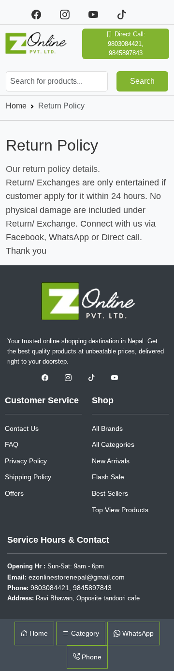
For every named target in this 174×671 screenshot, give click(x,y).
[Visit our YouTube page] (117, 377)
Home (16, 106)
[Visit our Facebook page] (48, 377)
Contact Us (22, 428)
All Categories (113, 444)
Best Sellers (110, 493)
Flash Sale (108, 477)
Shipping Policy (28, 477)
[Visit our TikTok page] (95, 377)
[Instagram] (70, 14)
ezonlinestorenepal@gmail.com (77, 577)
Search (142, 81)
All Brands (107, 428)
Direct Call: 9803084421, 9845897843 (126, 43)
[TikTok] (126, 14)
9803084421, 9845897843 (71, 588)
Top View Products (120, 510)
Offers (14, 493)
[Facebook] (41, 14)
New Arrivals (111, 461)
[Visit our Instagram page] (71, 377)
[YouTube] (98, 14)
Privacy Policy (26, 461)
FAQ (11, 444)
